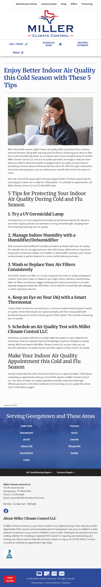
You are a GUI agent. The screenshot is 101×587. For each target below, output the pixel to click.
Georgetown (26, 432)
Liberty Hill (26, 446)
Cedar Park (26, 425)
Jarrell (26, 439)
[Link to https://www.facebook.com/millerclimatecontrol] (5, 510)
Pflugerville (74, 446)
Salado (74, 453)
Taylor (26, 459)
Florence (74, 425)
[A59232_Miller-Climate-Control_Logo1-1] (50, 10)
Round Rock (26, 453)
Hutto (74, 432)
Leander (74, 439)
